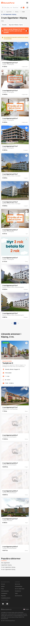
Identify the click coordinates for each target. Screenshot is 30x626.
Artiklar (3, 586)
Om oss (3, 584)
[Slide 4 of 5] (15, 59)
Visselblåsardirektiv (5, 598)
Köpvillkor (3, 595)
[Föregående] (12, 323)
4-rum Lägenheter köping (8, 569)
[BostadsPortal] (7, 2)
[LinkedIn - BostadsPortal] (7, 604)
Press (2, 588)
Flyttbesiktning (18, 586)
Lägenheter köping (6, 565)
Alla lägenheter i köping (9, 14)
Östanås (4, 24)
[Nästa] (18, 323)
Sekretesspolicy (5, 591)
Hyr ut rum (17, 584)
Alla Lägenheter (5, 562)
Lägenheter (9, 11)
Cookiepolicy (4, 593)
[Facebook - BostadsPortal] (3, 604)
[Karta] (27, 7)
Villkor (16, 593)
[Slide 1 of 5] (13, 59)
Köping (16, 11)
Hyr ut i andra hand (19, 588)
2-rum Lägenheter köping (8, 567)
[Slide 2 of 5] (14, 59)
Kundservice (18, 591)
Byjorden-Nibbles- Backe (16, 24)
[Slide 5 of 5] (16, 59)
